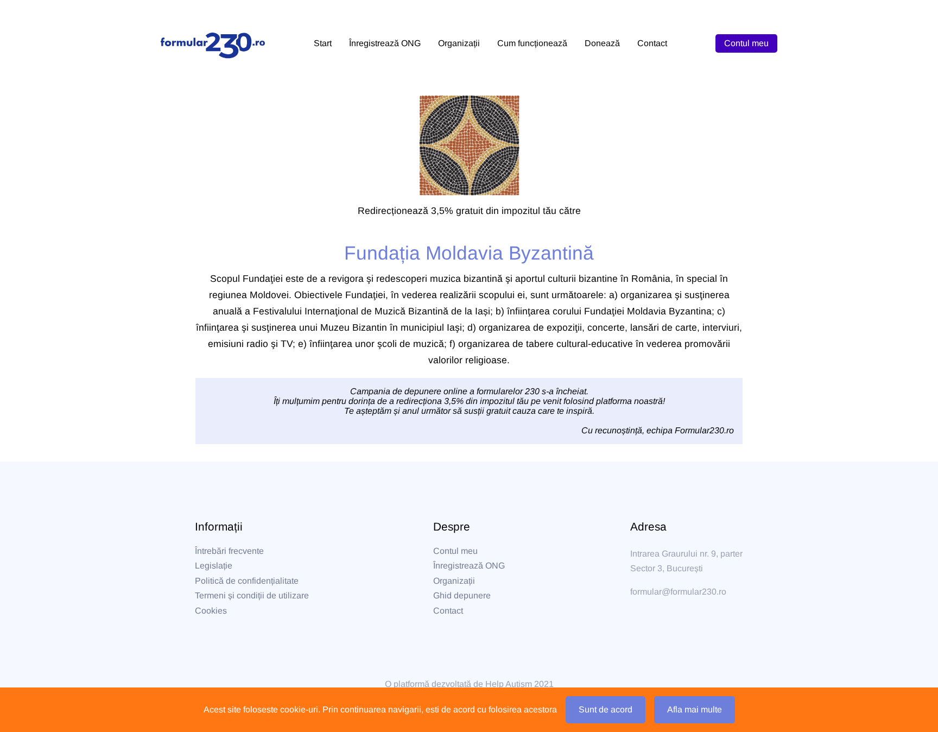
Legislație (213, 565)
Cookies (211, 610)
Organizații (454, 580)
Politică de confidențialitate (247, 580)
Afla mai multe (694, 709)
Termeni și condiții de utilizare (252, 595)
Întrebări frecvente (229, 551)
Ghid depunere (462, 595)
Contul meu (746, 43)
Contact (448, 610)
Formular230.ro (704, 430)
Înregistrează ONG (469, 565)
